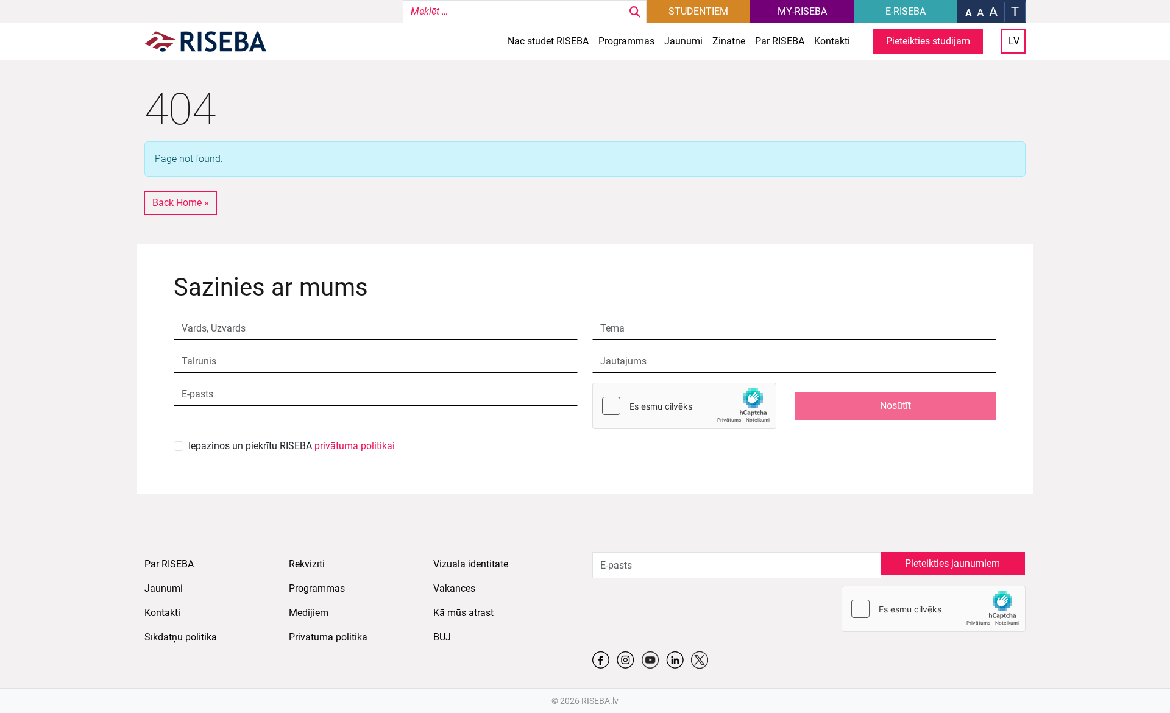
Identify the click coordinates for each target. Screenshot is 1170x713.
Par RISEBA (779, 41)
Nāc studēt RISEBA (548, 41)
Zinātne (728, 41)
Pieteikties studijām (928, 41)
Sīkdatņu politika (180, 637)
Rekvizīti (307, 564)
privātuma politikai (354, 446)
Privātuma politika (328, 637)
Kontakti (832, 41)
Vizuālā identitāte (470, 564)
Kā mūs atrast (463, 613)
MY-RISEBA (802, 11)
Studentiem (698, 11)
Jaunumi (683, 41)
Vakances (454, 588)
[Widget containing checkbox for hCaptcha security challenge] (684, 406)
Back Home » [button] (180, 202)
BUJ (442, 637)
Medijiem (308, 613)
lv (1014, 41)
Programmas (626, 41)
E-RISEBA (905, 11)
